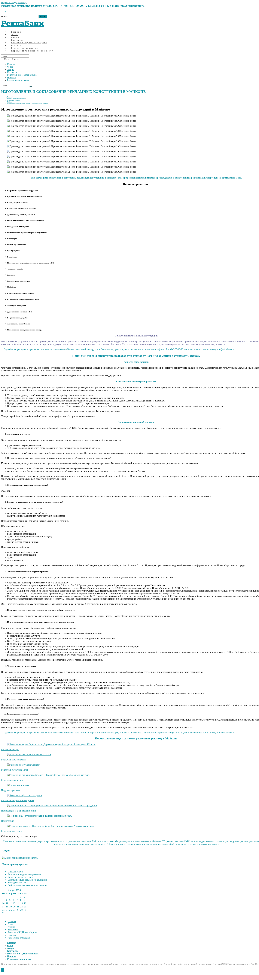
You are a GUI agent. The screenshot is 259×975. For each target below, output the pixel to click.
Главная (11, 64)
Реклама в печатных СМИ (14, 770)
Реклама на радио (10, 749)
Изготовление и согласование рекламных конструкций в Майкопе (27, 103)
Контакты (12, 72)
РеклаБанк (22, 23)
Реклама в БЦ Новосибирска (22, 75)
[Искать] (31, 86)
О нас (10, 66)
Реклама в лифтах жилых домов (17, 800)
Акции (10, 69)
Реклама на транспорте (13, 780)
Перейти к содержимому (14, 2)
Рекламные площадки (18, 80)
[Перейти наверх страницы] (2, 970)
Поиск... (5, 16)
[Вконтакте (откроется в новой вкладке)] (8, 11)
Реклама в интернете (11, 831)
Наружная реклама (10, 790)
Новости (11, 77)
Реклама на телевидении (13, 759)
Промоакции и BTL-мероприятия (18, 810)
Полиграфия (7, 821)
